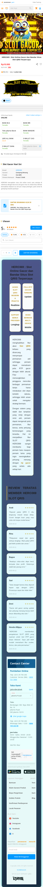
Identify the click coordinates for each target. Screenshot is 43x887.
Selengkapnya (27, 755)
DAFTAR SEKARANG (31, 253)
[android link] (14, 771)
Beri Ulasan (36, 228)
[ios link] (29, 771)
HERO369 (19, 170)
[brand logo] (7, 8)
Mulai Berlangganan (21, 857)
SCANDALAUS (21, 870)
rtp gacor (26, 463)
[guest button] (40, 8)
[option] (21, 33)
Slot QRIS (25, 346)
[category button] (2, 8)
